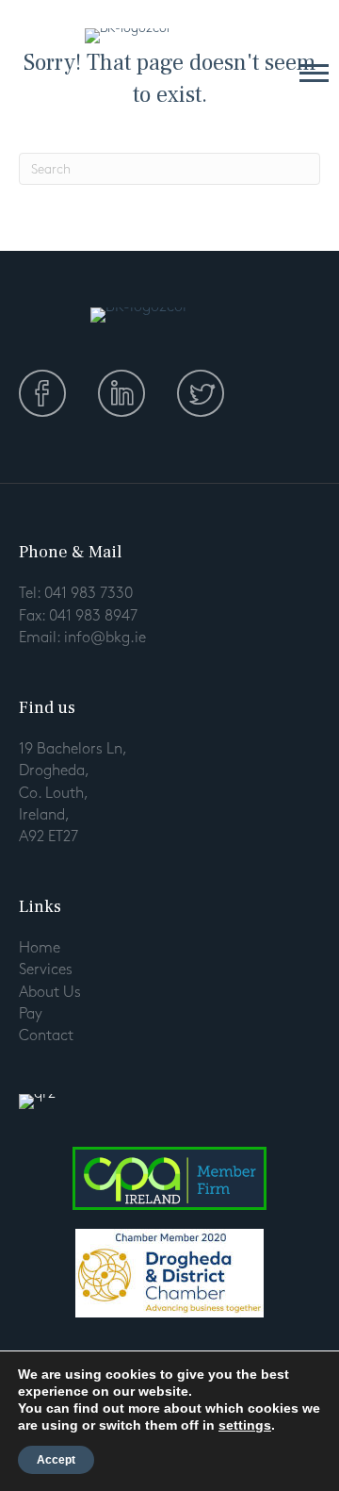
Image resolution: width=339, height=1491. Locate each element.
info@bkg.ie (105, 638)
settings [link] (244, 1425)
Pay (30, 1014)
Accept (56, 1459)
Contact (46, 1036)
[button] (314, 72)
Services (46, 970)
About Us (50, 993)
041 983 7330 (88, 594)
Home (39, 948)
